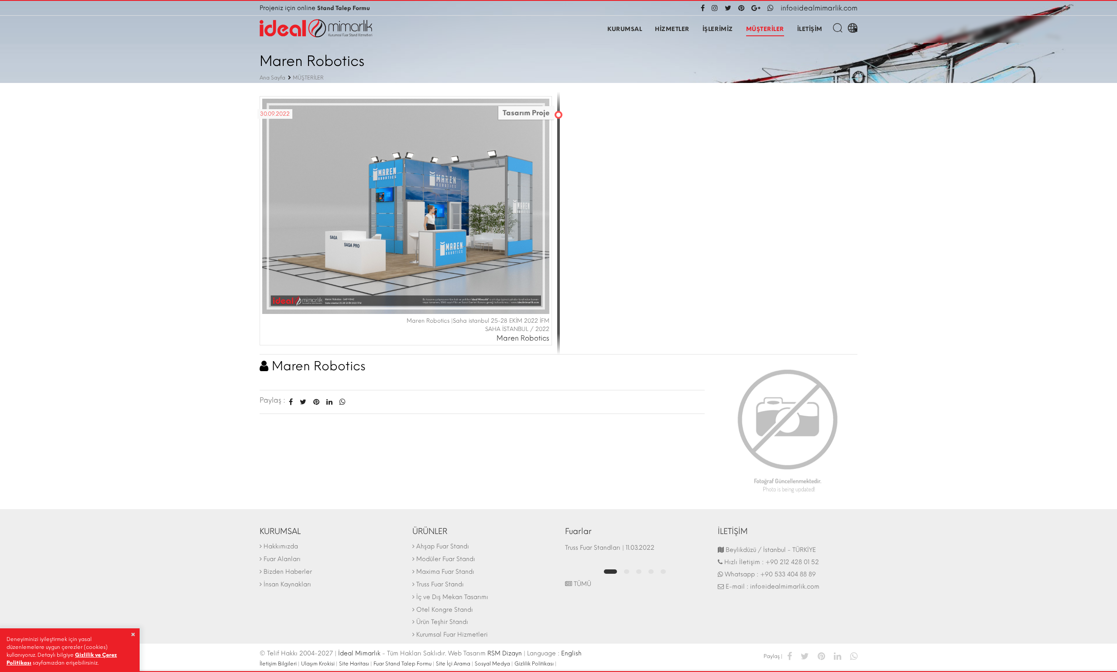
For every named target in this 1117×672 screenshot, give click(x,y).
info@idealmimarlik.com (819, 8)
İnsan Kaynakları (287, 584)
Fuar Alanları (282, 559)
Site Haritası (354, 664)
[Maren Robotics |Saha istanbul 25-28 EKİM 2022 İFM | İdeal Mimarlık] (405, 205)
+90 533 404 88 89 (788, 574)
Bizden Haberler (288, 572)
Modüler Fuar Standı (445, 559)
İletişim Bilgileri (278, 664)
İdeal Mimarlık (359, 653)
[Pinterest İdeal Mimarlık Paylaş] (316, 402)
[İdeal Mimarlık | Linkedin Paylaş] (837, 655)
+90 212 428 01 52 (792, 562)
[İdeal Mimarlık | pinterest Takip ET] (741, 8)
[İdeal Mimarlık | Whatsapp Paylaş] (341, 402)
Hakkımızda (281, 546)
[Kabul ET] (133, 634)
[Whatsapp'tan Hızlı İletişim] (770, 8)
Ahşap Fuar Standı (442, 546)
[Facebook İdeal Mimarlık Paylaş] (290, 402)
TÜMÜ (581, 584)
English (571, 653)
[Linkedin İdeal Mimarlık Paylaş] (329, 402)
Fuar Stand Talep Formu (402, 664)
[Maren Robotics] (787, 428)
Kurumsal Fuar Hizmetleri (452, 634)
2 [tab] (626, 571)
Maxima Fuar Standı (445, 572)
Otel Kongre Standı (444, 609)
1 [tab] (610, 571)
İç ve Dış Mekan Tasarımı (452, 597)
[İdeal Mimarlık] (316, 28)
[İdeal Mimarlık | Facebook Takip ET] (704, 8)
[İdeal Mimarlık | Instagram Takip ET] (714, 8)
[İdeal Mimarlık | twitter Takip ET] (728, 8)
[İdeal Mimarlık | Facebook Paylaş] (789, 655)
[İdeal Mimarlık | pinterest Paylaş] (821, 655)
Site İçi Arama (453, 664)
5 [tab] (663, 571)
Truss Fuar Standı (440, 584)
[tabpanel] (635, 552)
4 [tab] (651, 571)
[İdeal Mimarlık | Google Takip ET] (756, 8)
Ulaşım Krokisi (318, 664)
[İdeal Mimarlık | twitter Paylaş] (804, 655)
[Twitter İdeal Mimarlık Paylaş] (303, 402)
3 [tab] (638, 571)
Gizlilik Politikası (534, 664)
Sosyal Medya (492, 664)
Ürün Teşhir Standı (442, 622)
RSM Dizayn (504, 653)
